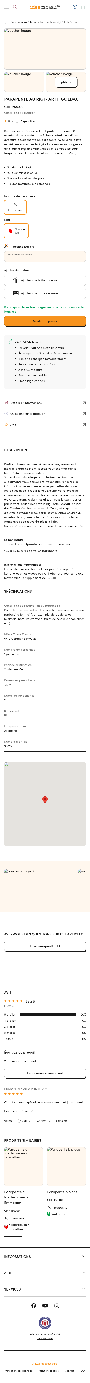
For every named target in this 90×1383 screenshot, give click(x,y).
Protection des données (18, 1370)
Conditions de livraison (20, 113)
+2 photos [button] (66, 82)
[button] (45, 321)
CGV (83, 1370)
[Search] (15, 6)
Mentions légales (49, 1370)
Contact (69, 1370)
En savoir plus (45, 1338)
